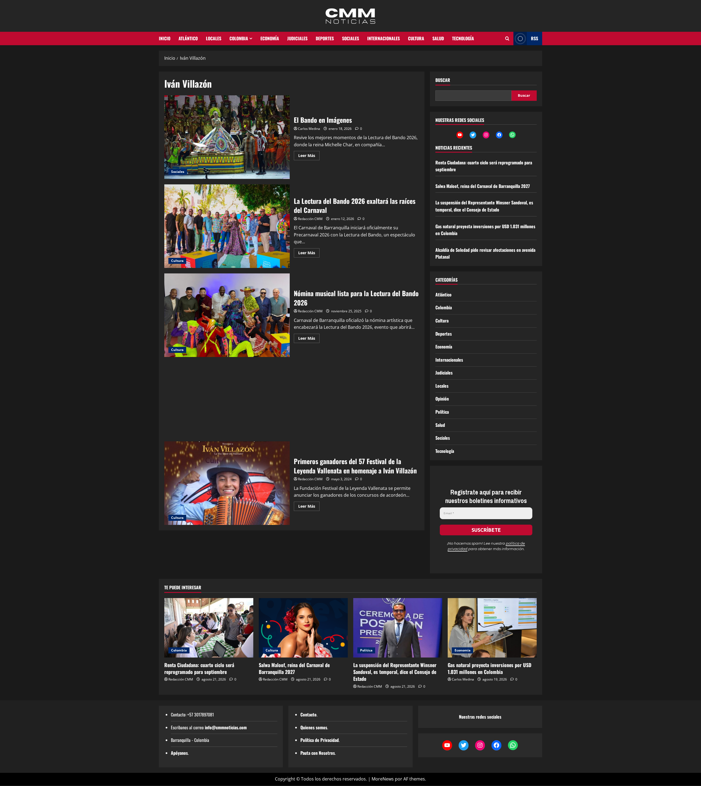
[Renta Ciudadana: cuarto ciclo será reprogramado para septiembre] (208, 628)
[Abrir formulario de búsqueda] (507, 38)
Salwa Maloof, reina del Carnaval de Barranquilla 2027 (482, 186)
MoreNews (383, 779)
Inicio (164, 38)
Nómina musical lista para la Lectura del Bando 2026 (227, 315)
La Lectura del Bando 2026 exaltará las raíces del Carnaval (227, 226)
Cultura (416, 38)
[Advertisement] (292, 400)
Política (442, 411)
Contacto (308, 714)
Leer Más (309, 156)
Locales (213, 38)
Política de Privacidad (319, 740)
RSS (534, 38)
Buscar (442, 80)
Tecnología (463, 38)
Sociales (350, 38)
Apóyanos (179, 753)
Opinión (442, 398)
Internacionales (383, 38)
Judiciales (297, 38)
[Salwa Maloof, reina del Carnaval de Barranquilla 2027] (303, 628)
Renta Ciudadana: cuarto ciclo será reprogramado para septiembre (199, 668)
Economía (269, 38)
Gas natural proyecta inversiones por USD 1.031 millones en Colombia (490, 668)
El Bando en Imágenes (227, 137)
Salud (438, 38)
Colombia (238, 38)
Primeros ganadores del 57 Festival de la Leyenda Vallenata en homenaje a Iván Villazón (227, 483)
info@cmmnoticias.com (226, 727)
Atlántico (188, 38)
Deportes (325, 38)
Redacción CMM (310, 218)
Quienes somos (313, 727)
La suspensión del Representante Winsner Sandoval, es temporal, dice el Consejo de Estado (484, 206)
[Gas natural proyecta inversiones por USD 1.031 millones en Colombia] (492, 628)
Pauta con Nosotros (317, 753)
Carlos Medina (309, 128)
